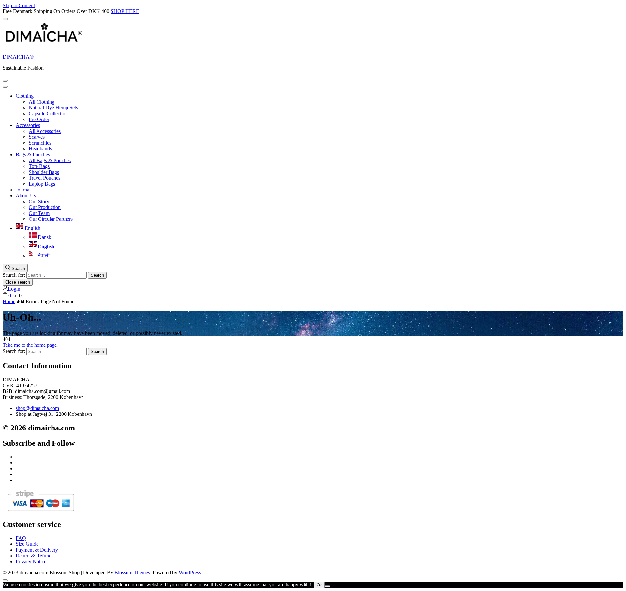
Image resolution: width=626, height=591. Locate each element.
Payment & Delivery (37, 550)
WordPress (190, 572)
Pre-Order (39, 119)
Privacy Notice (31, 561)
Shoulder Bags (44, 172)
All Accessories (45, 131)
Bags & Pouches (33, 154)
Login (14, 289)
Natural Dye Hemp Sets (53, 107)
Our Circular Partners (51, 219)
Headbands (40, 148)
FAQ (21, 538)
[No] (327, 586)
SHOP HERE (125, 11)
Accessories (28, 125)
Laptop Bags (42, 184)
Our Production (45, 207)
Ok (319, 585)
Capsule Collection (48, 113)
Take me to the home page (30, 345)
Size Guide (27, 544)
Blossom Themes (132, 572)
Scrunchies (40, 143)
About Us (26, 195)
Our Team (39, 213)
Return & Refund (34, 555)
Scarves (37, 137)
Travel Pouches (44, 178)
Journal (23, 189)
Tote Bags (39, 166)
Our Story (39, 201)
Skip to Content (19, 5)
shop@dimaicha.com (37, 408)
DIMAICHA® (18, 57)
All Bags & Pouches (50, 160)
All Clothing (41, 102)
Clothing (25, 96)
